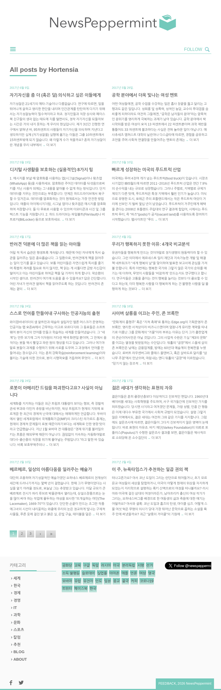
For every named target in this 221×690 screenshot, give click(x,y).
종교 (116, 581)
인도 (98, 581)
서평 (140, 566)
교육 (77, 566)
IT (15, 607)
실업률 (102, 573)
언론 (133, 573)
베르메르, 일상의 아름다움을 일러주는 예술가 (51, 469)
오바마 (67, 581)
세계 (16, 578)
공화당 (67, 566)
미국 (116, 566)
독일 (95, 566)
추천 (16, 644)
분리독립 (128, 566)
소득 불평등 (71, 573)
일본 (107, 581)
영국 (151, 573)
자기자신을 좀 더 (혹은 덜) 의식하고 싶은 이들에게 (55, 95)
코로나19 (146, 581)
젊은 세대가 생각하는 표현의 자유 (142, 388)
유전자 (88, 581)
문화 (16, 622)
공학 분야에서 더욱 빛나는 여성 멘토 (145, 95)
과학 (16, 615)
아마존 (114, 573)
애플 (125, 573)
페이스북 (80, 589)
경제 (16, 593)
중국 (125, 581)
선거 (149, 566)
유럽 (77, 581)
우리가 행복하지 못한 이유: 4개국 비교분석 (151, 244)
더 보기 (51, 145)
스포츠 (18, 630)
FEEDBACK (167, 683)
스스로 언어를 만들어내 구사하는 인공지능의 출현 (55, 313)
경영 (16, 600)
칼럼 (16, 637)
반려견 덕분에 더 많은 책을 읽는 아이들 (45, 244)
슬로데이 (88, 573)
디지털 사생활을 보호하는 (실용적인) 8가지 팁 (51, 169)
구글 (86, 566)
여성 (142, 573)
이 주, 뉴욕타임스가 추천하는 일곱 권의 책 (150, 469)
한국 (16, 585)
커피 (134, 581)
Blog (19, 652)
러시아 (106, 566)
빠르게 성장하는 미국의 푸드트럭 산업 (146, 169)
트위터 (67, 589)
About (20, 659)
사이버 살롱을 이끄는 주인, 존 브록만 (145, 313)
